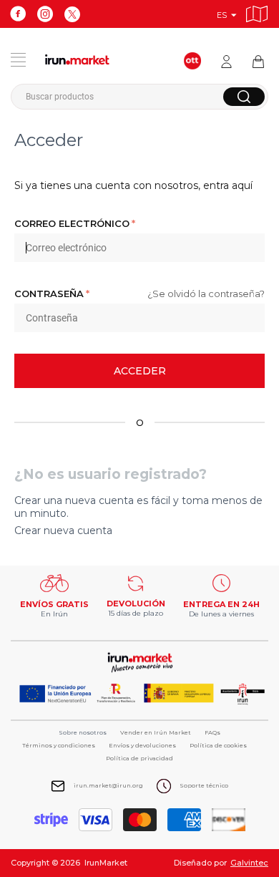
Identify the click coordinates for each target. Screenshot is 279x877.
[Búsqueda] (244, 96)
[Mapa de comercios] (257, 11)
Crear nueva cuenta (63, 530)
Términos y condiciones (58, 745)
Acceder (140, 370)
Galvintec (249, 863)
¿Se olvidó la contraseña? (206, 293)
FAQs (212, 732)
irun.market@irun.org (108, 785)
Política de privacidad (139, 758)
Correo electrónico (71, 223)
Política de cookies (218, 745)
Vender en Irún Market (155, 732)
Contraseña (49, 293)
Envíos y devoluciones (142, 745)
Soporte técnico (204, 785)
